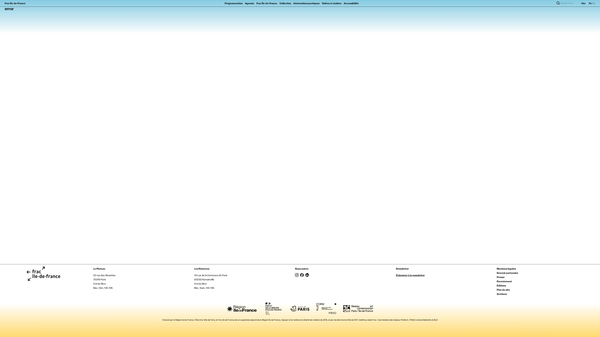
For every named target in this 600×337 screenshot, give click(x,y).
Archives (502, 294)
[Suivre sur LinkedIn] (307, 275)
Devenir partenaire (507, 272)
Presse (501, 277)
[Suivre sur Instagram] (297, 275)
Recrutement (504, 281)
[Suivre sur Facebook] (302, 275)
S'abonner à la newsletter (410, 275)
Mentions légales (506, 268)
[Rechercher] (558, 3)
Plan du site (503, 289)
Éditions (501, 285)
